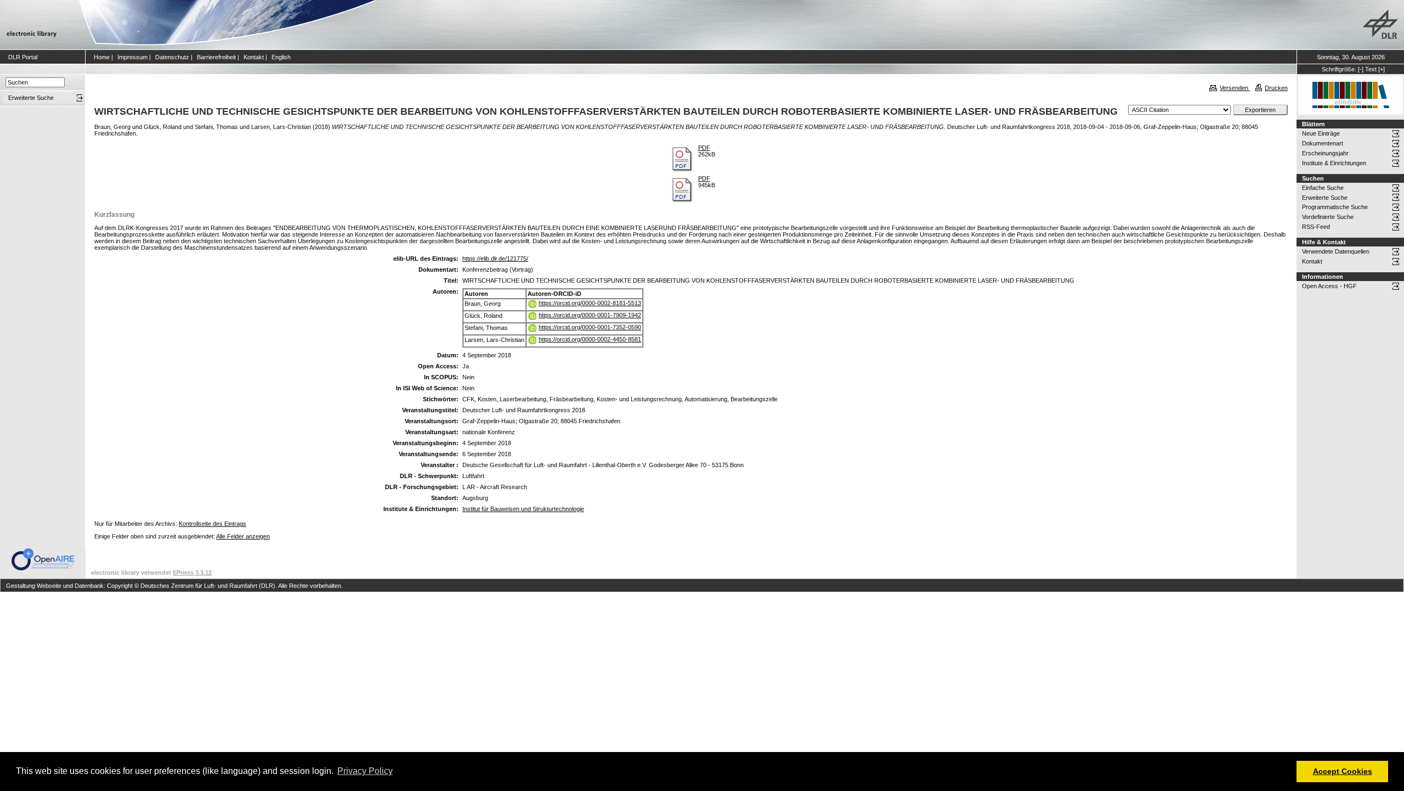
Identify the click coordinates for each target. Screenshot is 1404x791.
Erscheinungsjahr (1325, 153)
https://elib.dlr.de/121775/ (495, 258)
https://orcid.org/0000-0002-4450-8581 (590, 339)
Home (102, 57)
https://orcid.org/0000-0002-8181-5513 (590, 303)
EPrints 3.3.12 (192, 572)
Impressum (132, 57)
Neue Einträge (1321, 133)
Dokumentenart (1322, 143)
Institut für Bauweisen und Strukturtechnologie (523, 509)
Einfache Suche (1323, 187)
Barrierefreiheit (216, 57)
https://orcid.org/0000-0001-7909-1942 (590, 315)
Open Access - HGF (1329, 286)
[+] (1381, 69)
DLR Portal (22, 57)
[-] (1360, 69)
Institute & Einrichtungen (1334, 163)
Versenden (1235, 88)
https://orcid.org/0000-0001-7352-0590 (590, 327)
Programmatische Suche (1335, 207)
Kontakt (254, 57)
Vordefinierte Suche (1328, 217)
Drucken (1276, 88)
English (281, 57)
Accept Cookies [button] (1342, 771)
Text (1371, 69)
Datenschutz (172, 57)
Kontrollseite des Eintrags (212, 523)
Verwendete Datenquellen (1335, 251)
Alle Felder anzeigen (243, 536)
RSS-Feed (1316, 226)
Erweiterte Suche (1325, 197)
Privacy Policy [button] (365, 771)
